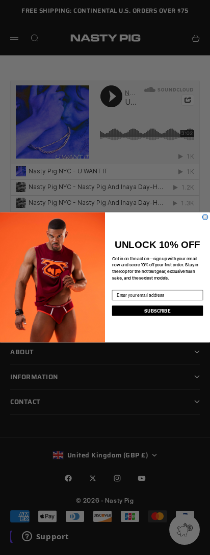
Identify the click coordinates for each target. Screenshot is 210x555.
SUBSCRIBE (157, 310)
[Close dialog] (205, 217)
